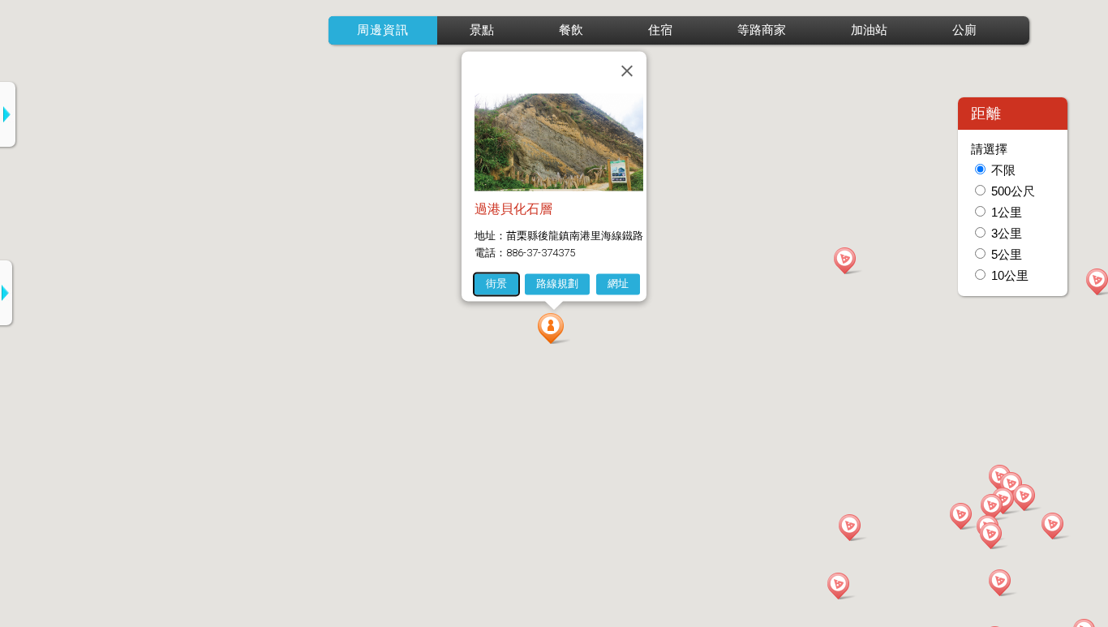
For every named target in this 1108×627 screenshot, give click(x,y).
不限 (1003, 170)
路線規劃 (557, 283)
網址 (618, 283)
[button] (554, 328)
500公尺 (1013, 191)
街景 (496, 283)
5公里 (1006, 254)
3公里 (1006, 233)
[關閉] (627, 70)
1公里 (1006, 212)
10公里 (1010, 275)
